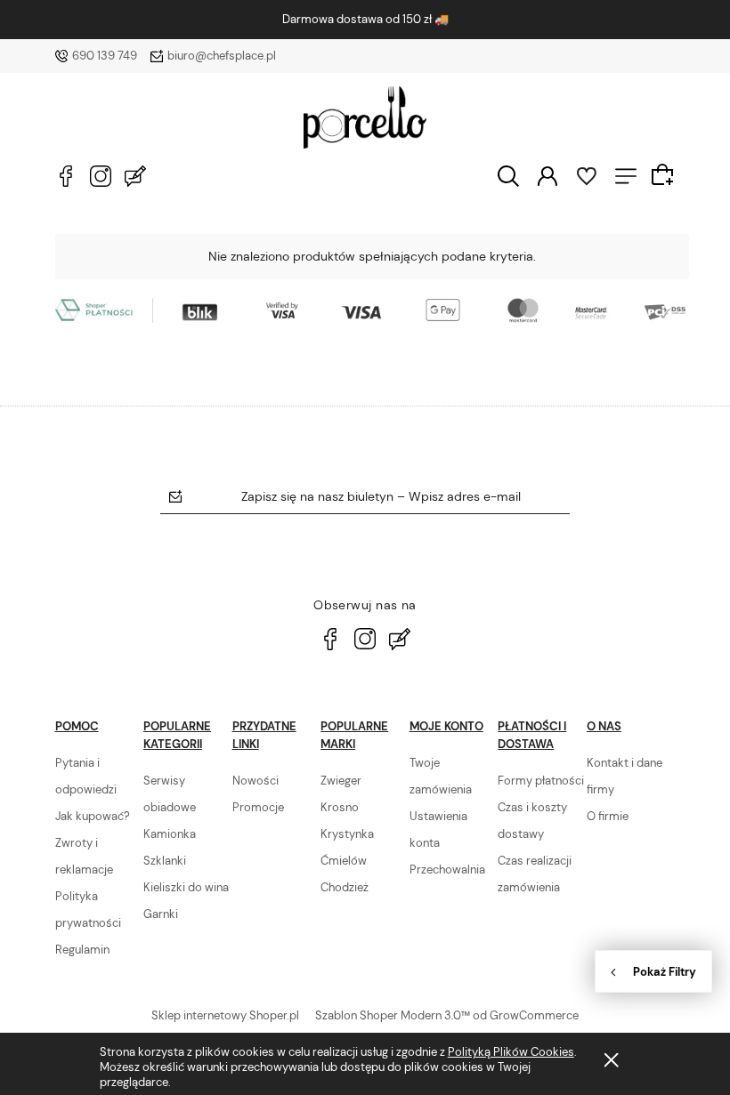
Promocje (258, 807)
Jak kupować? (92, 816)
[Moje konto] (547, 174)
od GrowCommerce (526, 1015)
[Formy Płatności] (372, 309)
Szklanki (164, 860)
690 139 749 (104, 55)
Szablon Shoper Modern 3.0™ (392, 1015)
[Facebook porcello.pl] (66, 176)
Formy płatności (541, 780)
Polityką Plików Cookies (511, 1051)
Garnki (160, 914)
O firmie (608, 816)
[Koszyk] (665, 174)
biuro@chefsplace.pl (221, 55)
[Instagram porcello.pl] (100, 176)
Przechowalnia (447, 869)
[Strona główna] (365, 117)
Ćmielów (343, 860)
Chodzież (344, 887)
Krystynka (347, 833)
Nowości (255, 780)
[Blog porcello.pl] (135, 176)
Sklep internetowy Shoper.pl (225, 1015)
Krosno (339, 807)
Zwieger (340, 780)
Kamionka (169, 833)
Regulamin (82, 949)
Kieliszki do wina (186, 887)
